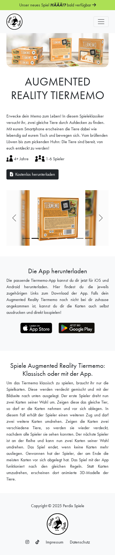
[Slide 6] (79, 238)
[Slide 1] (26, 238)
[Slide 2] (44, 238)
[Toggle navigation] (101, 21)
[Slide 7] (88, 238)
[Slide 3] (53, 238)
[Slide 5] (70, 238)
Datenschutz (80, 542)
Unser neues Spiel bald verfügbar (55, 5)
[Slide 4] (62, 238)
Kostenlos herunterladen (34, 174)
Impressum (54, 542)
